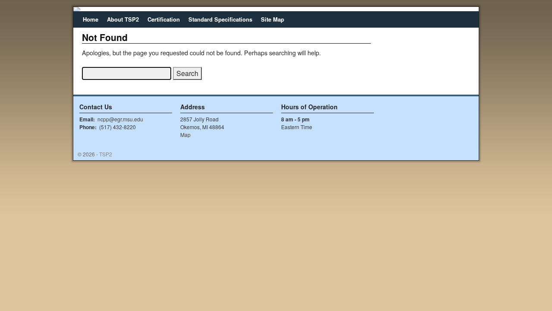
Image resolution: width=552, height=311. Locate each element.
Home (90, 19)
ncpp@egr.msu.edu (120, 119)
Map (185, 134)
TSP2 (105, 154)
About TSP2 (123, 19)
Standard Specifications (220, 19)
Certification (163, 19)
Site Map (272, 19)
